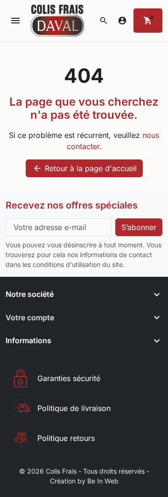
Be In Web (103, 481)
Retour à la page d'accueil (85, 168)
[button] (103, 20)
